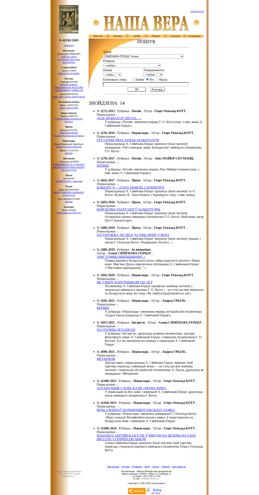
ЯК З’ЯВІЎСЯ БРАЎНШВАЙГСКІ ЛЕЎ (125, 282)
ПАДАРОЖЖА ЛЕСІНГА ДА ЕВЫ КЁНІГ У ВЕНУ (133, 235)
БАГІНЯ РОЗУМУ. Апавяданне (68, 181)
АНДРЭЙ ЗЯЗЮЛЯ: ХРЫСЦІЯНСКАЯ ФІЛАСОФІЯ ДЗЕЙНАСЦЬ (69, 87)
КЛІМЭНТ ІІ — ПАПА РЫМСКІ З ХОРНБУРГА (131, 187)
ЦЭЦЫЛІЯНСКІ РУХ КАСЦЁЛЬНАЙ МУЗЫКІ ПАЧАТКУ (69, 167)
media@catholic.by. (149, 478)
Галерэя (175, 36)
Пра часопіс (113, 466)
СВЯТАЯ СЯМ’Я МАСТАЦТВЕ (69, 59)
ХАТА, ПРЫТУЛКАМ (69, 97)
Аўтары (117, 36)
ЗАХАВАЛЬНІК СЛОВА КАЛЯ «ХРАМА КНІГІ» (132, 388)
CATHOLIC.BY (197, 11)
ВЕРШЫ (69, 153)
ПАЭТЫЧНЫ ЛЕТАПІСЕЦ (116, 329)
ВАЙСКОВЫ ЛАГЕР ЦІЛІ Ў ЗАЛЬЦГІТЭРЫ (128, 209)
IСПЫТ (69, 147)
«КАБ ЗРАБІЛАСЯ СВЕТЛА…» (119, 118)
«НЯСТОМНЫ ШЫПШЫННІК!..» (121, 257)
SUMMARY (69, 45)
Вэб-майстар (179, 466)
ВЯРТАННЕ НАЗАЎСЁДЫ (69, 213)
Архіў (136, 36)
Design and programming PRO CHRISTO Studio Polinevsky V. (68, 473)
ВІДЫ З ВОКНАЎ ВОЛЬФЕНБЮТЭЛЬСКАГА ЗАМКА (136, 410)
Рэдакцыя (194, 36)
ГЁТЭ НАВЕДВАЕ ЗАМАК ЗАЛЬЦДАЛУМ (128, 140)
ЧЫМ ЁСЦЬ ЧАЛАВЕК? (69, 73)
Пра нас (98, 36)
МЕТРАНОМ (106, 359)
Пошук (156, 36)
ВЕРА (69, 108)
